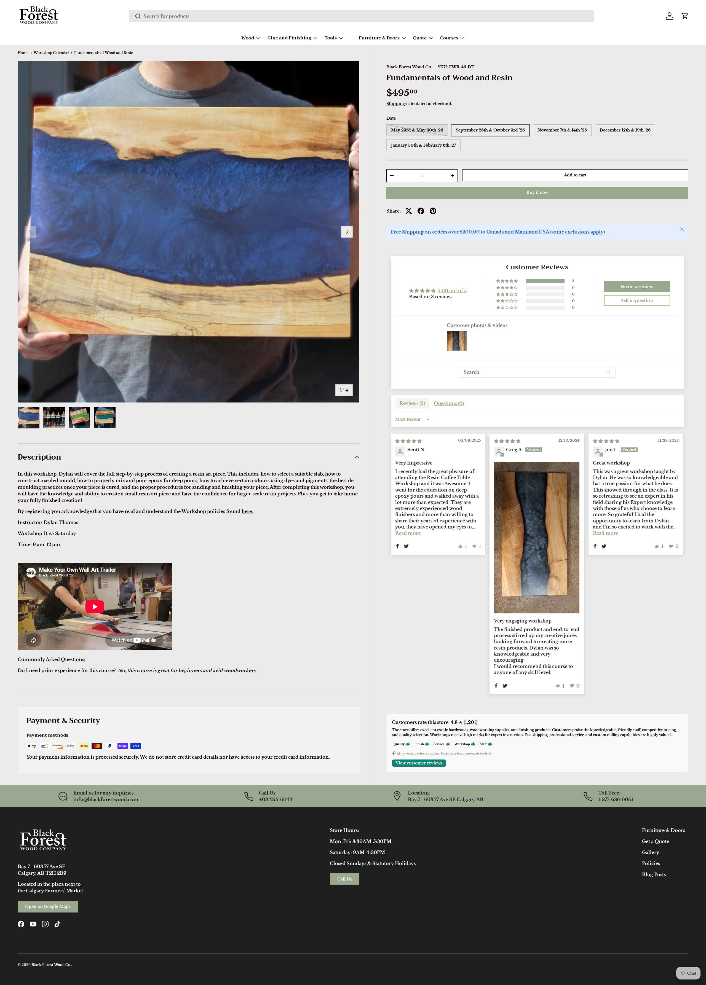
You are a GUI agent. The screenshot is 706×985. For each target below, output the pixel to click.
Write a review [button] (637, 286)
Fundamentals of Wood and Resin (103, 53)
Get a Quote (655, 841)
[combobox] (361, 16)
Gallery (650, 852)
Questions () (449, 403)
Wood (247, 38)
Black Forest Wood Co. (409, 67)
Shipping (395, 103)
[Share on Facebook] (421, 211)
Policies (651, 863)
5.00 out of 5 (452, 290)
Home (23, 53)
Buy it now (537, 192)
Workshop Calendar (51, 53)
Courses (449, 38)
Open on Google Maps (48, 906)
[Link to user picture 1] (537, 537)
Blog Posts (654, 874)
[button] (685, 16)
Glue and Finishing (289, 38)
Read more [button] (408, 533)
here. (247, 511)
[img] (408, 441)
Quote (420, 38)
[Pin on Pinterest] (433, 211)
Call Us (344, 879)
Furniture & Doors (379, 38)
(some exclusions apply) (577, 232)
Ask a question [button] (637, 300)
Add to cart (575, 175)
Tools (331, 38)
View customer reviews (419, 763)
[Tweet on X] (409, 211)
